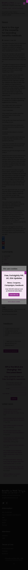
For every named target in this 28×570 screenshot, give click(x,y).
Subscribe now (14, 294)
